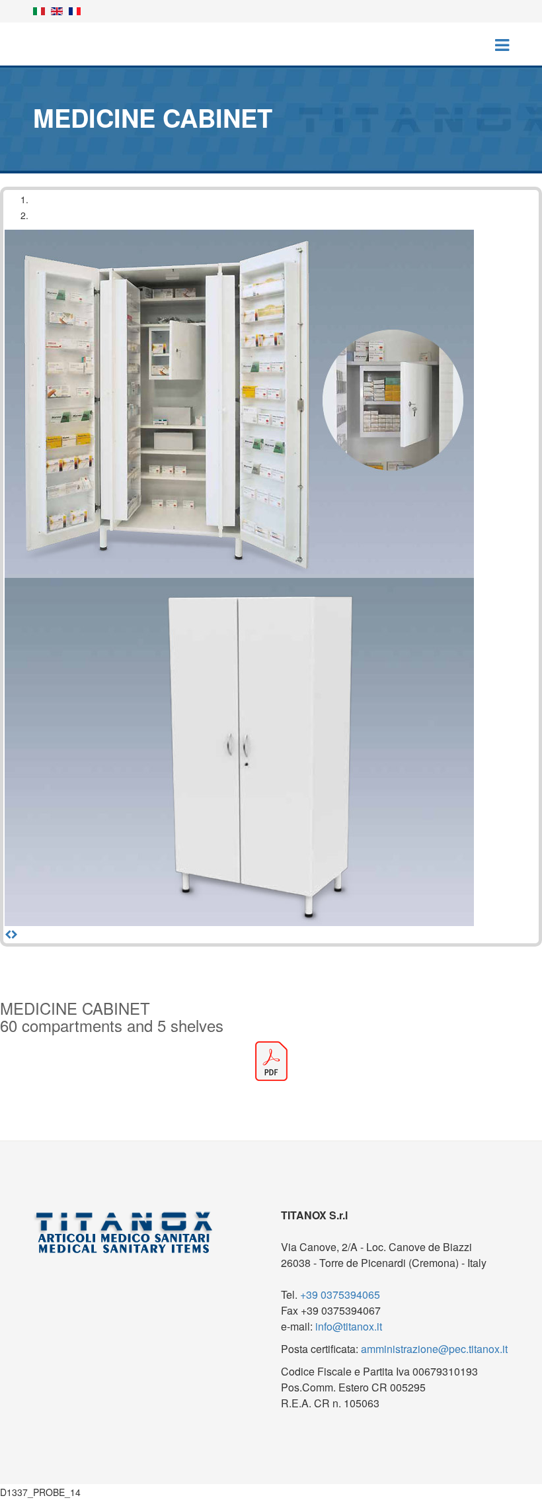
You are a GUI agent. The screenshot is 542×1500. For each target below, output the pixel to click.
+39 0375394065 (340, 1294)
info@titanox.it (348, 1326)
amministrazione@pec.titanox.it (434, 1348)
